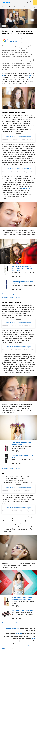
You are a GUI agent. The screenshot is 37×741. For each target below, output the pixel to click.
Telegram (18, 633)
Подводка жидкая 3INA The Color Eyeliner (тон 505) (21, 443)
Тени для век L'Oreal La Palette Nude (22, 610)
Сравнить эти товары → (9, 294)
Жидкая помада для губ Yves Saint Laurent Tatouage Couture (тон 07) (22, 598)
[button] (15, 223)
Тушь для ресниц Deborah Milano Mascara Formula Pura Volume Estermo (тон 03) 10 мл (22, 268)
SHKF (30, 75)
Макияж (15, 648)
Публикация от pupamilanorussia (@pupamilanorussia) (17, 139)
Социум (3, 648)
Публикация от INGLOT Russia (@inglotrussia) (15, 490)
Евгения (27, 77)
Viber (33, 638)
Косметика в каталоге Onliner (11, 297)
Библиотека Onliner (13, 628)
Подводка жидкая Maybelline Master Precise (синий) (22, 282)
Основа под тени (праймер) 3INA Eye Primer (22, 456)
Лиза (3, 75)
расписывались (25, 189)
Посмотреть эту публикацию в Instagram (18, 136)
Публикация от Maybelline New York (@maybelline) (16, 172)
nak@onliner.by (30, 645)
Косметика (11, 648)
